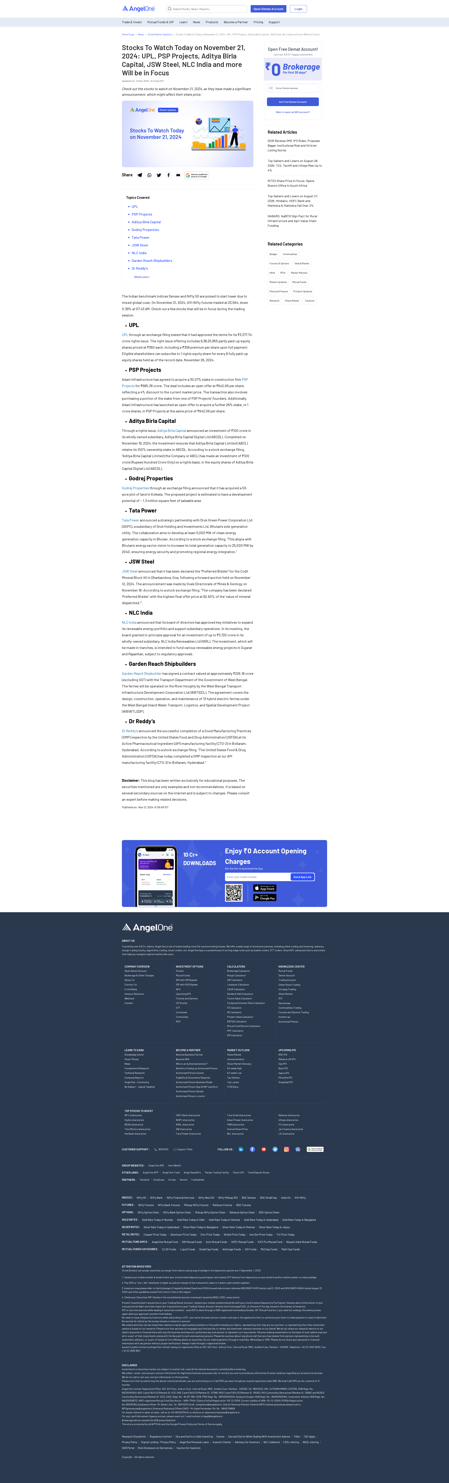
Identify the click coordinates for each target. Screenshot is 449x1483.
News (196, 22)
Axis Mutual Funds (216, 1241)
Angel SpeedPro (192, 1172)
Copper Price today (155, 1234)
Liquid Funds (187, 1249)
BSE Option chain (269, 1212)
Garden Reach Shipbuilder (142, 673)
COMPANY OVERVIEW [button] (137, 966)
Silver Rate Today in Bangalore (200, 1227)
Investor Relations (134, 993)
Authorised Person (288, 1021)
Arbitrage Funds (231, 1249)
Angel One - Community (137, 1082)
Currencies (181, 1012)
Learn (183, 22)
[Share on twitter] (158, 175)
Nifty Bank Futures (169, 1205)
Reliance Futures (222, 1205)
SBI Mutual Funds (192, 1241)
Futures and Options (187, 998)
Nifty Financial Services (180, 1197)
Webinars (129, 998)
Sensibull (144, 1179)
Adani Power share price (240, 1119)
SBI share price (184, 1129)
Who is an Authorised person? (191, 1063)
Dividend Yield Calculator (240, 993)
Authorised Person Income (190, 1072)
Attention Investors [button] (136, 1266)
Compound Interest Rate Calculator (246, 1002)
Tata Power (140, 237)
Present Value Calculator (240, 1016)
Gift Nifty (300, 1197)
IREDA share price (134, 1124)
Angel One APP (151, 1172)
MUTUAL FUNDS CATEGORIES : (140, 1249)
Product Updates (302, 291)
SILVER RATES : (131, 1227)
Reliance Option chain (242, 1212)
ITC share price (286, 1124)
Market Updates (278, 281)
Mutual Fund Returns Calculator (243, 1025)
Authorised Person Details (190, 1091)
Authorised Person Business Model (194, 1082)
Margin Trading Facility (217, 1172)
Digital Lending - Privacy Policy (158, 1442)
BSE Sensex (249, 1197)
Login (298, 9)
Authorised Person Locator (190, 1096)
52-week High (234, 1068)
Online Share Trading (289, 984)
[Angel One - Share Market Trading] (139, 9)
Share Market (292, 300)
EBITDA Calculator (237, 1021)
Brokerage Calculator (238, 970)
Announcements (235, 1059)
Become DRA (182, 1059)
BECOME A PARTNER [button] (188, 1050)
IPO (280, 998)
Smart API (238, 1172)
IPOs (282, 272)
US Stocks (181, 1002)
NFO (178, 989)
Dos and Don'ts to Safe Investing (194, 1436)
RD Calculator (234, 1012)
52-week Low (234, 1072)
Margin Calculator (236, 975)
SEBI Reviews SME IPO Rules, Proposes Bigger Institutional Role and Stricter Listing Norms (294, 145)
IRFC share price (133, 1115)
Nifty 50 (141, 1197)
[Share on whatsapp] (149, 175)
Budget (273, 253)
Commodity (182, 1016)
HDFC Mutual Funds (242, 1241)
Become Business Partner (189, 1054)
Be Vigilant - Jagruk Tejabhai (140, 1086)
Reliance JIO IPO (287, 1059)
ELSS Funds (169, 1249)
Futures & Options (279, 263)
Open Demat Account (268, 9)
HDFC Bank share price (188, 1115)
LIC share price (286, 1133)
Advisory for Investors (247, 1442)
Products (212, 22)
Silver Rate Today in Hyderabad (161, 1227)
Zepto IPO (284, 1073)
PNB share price (235, 1124)
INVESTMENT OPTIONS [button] (189, 966)
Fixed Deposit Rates (258, 1172)
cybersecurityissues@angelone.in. (222, 1412)
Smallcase (158, 1179)
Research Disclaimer (134, 1436)
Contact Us (131, 984)
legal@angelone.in (213, 1416)
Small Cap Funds (208, 1249)
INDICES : (127, 1197)
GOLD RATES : (130, 1219)
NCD (178, 1021)
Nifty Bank (156, 1197)
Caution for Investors (188, 1447)
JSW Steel (140, 245)
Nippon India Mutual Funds (301, 1241)
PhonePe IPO (285, 1077)
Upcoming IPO (183, 993)
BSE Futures (243, 1205)
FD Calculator (234, 1007)
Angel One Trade (171, 1172)
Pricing (258, 22)
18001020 (163, 1149)
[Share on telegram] (139, 175)
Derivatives (284, 1003)
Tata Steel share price (239, 1115)
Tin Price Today (285, 1234)
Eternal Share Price (237, 1129)
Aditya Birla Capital (146, 222)
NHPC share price (185, 1119)
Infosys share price (288, 1119)
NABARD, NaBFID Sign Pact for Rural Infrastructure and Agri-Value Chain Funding (292, 220)
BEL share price (235, 1133)
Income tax (284, 1016)
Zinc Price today (210, 1234)
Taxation (309, 300)
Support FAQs (184, 1149)
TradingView (197, 1179)
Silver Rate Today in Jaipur (274, 1227)
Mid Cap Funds (269, 1249)
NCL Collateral (271, 1442)
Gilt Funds (251, 1249)
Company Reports (134, 1077)
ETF (178, 1007)
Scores (220, 1436)
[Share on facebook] (168, 175)
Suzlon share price (134, 1119)
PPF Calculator (235, 1030)
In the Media (131, 989)
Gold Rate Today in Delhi (191, 1219)
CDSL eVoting (291, 1442)
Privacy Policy (185, 1424)
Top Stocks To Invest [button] (139, 1110)
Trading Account (287, 979)
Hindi (272, 272)
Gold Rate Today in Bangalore (299, 1219)
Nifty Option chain (148, 1212)
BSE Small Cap (268, 1197)
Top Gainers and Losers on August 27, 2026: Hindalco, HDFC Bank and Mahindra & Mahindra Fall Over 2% (293, 200)
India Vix (286, 1197)
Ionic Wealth (174, 1165)
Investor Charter (222, 1442)
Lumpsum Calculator (238, 984)
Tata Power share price (188, 1133)
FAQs (297, 1436)
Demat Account (287, 975)
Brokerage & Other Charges (139, 975)
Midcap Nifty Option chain (210, 1212)
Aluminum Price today (183, 1234)
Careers (129, 1002)
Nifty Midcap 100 (228, 1197)
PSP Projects (142, 214)
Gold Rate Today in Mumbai (157, 1219)
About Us (130, 979)
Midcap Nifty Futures (196, 1205)
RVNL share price (185, 1124)
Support (274, 22)
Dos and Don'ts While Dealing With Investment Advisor (259, 1436)
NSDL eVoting (311, 1442)
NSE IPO (283, 1054)
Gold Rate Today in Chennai (224, 1219)
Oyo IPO (283, 1063)
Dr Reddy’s (140, 268)
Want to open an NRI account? (293, 111)
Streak (172, 1179)
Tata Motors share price (137, 1129)
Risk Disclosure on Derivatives (155, 1447)
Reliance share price (289, 1115)
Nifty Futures (146, 1205)
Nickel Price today (234, 1234)
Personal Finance (279, 291)
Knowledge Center (134, 1054)
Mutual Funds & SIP (160, 22)
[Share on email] (178, 175)
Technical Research (135, 1072)
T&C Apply (309, 1436)
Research (274, 300)
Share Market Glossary (239, 1063)
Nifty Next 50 (206, 1197)
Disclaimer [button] (129, 1365)
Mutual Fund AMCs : (135, 1241)
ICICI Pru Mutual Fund (270, 1241)
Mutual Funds (299, 281)
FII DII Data (232, 1086)
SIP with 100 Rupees (186, 979)
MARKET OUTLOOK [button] (238, 1050)
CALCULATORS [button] (236, 966)
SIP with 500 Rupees (187, 984)
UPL (135, 206)
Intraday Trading (287, 989)
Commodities (290, 253)
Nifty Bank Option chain (177, 1212)
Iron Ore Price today (261, 1234)
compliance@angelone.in (209, 1404)
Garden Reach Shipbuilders (152, 260)
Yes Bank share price (135, 1133)
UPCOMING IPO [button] (287, 1050)
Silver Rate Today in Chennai (238, 1227)
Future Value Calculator (239, 998)
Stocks (180, 970)
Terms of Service (207, 1424)
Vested (183, 1179)
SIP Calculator (235, 979)
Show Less (141, 276)
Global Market (302, 263)
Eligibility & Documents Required (193, 1077)
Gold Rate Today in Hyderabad (261, 1219)
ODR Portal (128, 1447)
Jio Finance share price (291, 1129)
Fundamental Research (137, 1068)
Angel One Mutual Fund (165, 1241)
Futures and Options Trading (294, 1012)
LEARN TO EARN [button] (134, 1050)
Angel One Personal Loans (194, 1442)
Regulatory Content (161, 1436)
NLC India (139, 253)
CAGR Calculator (236, 989)
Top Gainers (233, 1077)
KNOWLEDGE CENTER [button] (291, 966)
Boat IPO (283, 1068)
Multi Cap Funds (291, 1249)
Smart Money (131, 1059)
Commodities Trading (290, 1007)
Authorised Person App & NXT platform (197, 1086)
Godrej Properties (145, 229)
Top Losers (233, 1082)
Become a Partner (236, 22)
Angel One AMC (156, 1165)
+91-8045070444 (180, 1412)
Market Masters (299, 272)
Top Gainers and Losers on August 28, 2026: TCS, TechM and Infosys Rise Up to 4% (295, 165)
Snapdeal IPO (286, 1082)
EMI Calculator (234, 1035)
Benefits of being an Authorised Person (196, 1068)
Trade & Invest (132, 22)
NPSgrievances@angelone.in (137, 1408)
